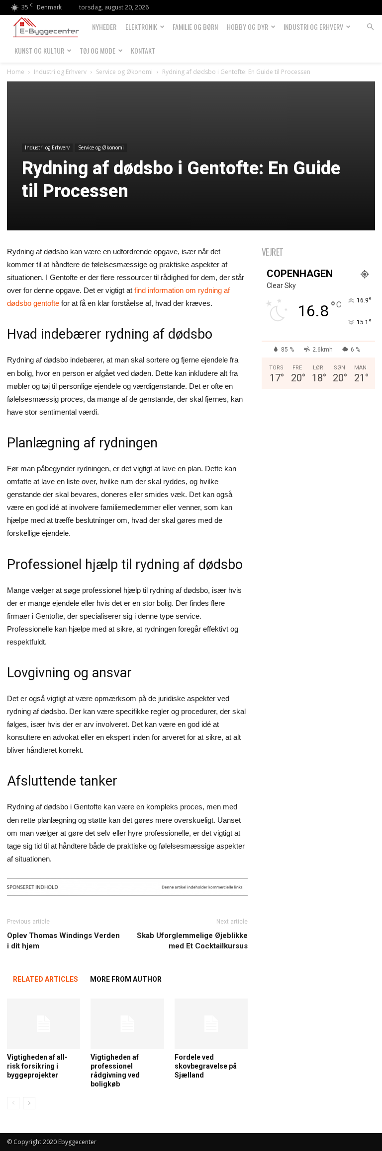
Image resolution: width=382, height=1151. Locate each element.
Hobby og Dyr (247, 26)
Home (15, 72)
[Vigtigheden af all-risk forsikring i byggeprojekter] (43, 1024)
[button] (370, 27)
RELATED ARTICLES (45, 979)
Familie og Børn (195, 26)
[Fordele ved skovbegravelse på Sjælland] (211, 1024)
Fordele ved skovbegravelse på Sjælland (206, 1066)
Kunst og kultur (39, 50)
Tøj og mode (97, 50)
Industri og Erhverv (313, 26)
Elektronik (141, 26)
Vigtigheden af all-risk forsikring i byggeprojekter (37, 1066)
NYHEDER (104, 26)
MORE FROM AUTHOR (126, 979)
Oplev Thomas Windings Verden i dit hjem (63, 940)
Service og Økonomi (124, 72)
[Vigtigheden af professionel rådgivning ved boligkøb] (127, 1024)
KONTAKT (143, 50)
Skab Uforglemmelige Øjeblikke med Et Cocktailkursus (192, 940)
